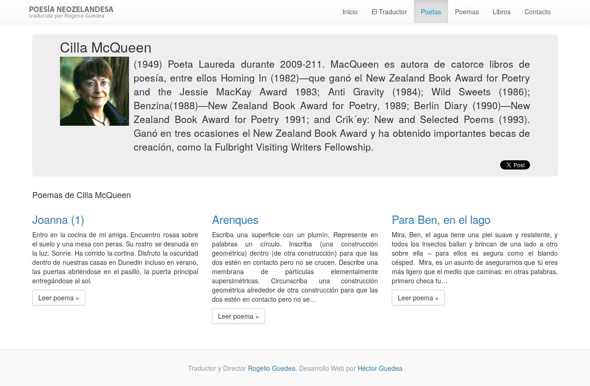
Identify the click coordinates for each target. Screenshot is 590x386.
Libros (502, 11)
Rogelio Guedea (271, 368)
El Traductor (389, 11)
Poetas (431, 11)
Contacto (538, 11)
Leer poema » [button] (58, 297)
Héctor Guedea (380, 368)
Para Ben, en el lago (441, 219)
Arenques (235, 219)
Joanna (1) (58, 219)
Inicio (350, 11)
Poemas (467, 11)
